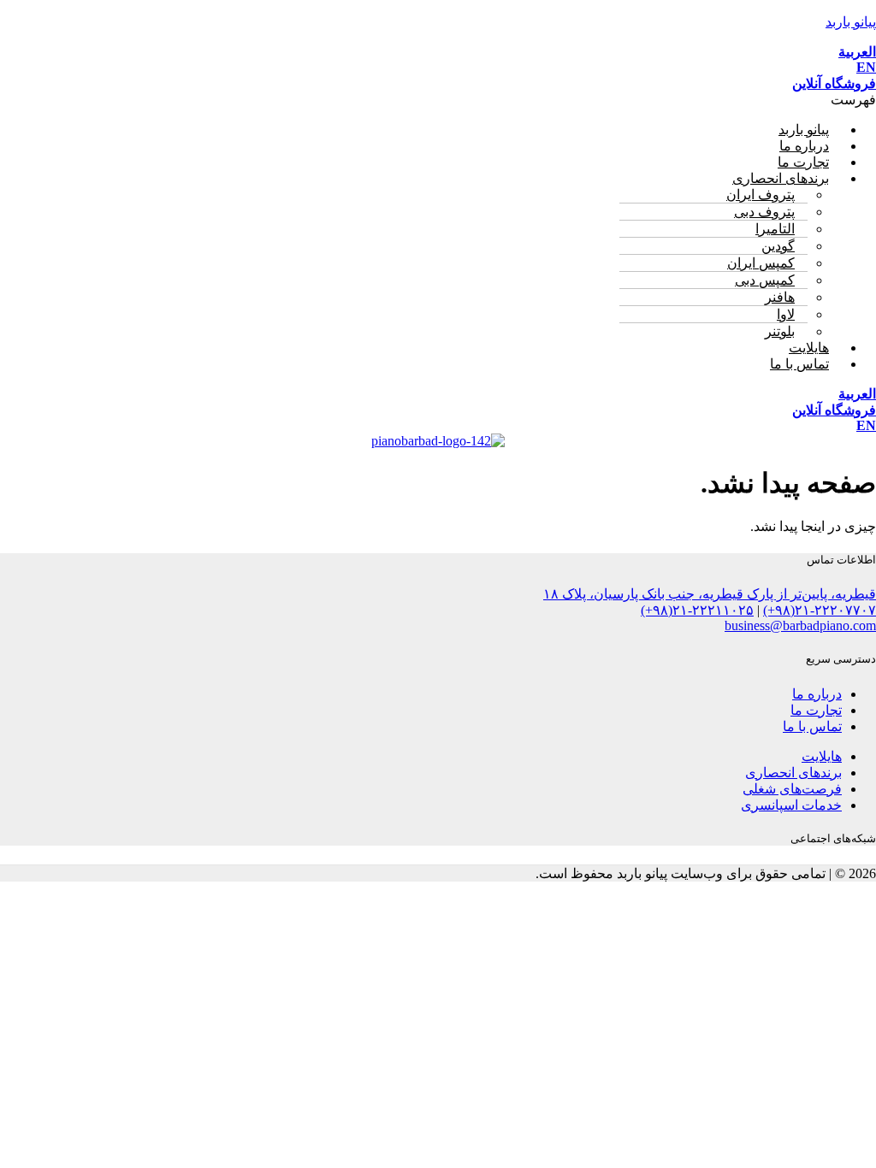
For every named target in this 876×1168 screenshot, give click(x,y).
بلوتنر (780, 331)
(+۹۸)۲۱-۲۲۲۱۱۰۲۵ (697, 610)
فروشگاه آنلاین (834, 83)
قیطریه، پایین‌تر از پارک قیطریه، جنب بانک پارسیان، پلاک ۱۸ (709, 594)
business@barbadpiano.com (800, 625)
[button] (438, 99)
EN (866, 67)
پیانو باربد (851, 22)
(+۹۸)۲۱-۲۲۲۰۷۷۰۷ (819, 610)
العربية (857, 51)
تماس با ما (799, 364)
